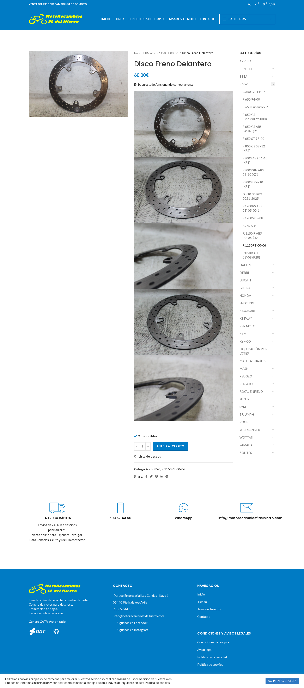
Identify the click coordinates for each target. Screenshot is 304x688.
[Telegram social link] (167, 476)
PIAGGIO (246, 384)
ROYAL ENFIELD (251, 391)
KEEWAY (245, 318)
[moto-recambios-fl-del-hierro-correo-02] (247, 508)
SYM (242, 407)
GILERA (244, 288)
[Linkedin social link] (161, 476)
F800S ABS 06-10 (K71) (255, 160)
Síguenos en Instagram (132, 630)
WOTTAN (246, 437)
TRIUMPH (246, 414)
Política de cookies (210, 664)
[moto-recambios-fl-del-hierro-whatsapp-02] (183, 508)
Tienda (202, 602)
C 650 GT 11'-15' (254, 92)
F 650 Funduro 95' (255, 107)
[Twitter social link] (151, 476)
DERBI (244, 272)
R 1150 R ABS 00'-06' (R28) (252, 235)
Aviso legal (204, 649)
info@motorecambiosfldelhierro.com (139, 616)
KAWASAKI (247, 311)
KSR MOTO (247, 326)
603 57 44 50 (123, 609)
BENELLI (245, 69)
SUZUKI (244, 399)
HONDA (245, 295)
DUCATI (245, 280)
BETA (243, 76)
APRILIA (245, 61)
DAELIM (245, 265)
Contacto (203, 616)
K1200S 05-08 (253, 218)
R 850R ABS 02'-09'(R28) (251, 255)
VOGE (243, 422)
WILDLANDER (249, 430)
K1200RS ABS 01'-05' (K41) (252, 208)
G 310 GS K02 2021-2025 (252, 196)
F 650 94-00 (251, 99)
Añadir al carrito (170, 446)
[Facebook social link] (146, 476)
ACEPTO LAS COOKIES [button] (282, 680)
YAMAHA (246, 445)
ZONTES (245, 452)
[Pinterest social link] (156, 476)
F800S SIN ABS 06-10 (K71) (253, 172)
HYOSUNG (246, 303)
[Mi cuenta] (249, 4)
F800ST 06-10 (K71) (253, 184)
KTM (243, 334)
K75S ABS (249, 226)
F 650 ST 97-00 (253, 138)
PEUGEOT (246, 376)
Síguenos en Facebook (132, 623)
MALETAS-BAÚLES (252, 361)
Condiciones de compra (213, 642)
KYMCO (245, 341)
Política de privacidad (212, 657)
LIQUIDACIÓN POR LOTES (253, 351)
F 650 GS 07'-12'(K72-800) (255, 117)
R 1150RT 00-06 (168, 53)
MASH (243, 368)
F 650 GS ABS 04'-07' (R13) (252, 129)
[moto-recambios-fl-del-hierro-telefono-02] (120, 508)
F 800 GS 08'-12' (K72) (254, 148)
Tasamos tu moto (209, 609)
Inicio (138, 53)
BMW (149, 53)
